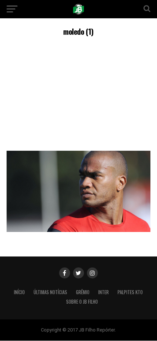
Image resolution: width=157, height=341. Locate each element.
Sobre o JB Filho (82, 301)
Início (19, 292)
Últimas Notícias (50, 292)
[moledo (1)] (78, 229)
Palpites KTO (130, 292)
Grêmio (82, 292)
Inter (103, 292)
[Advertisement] (78, 92)
